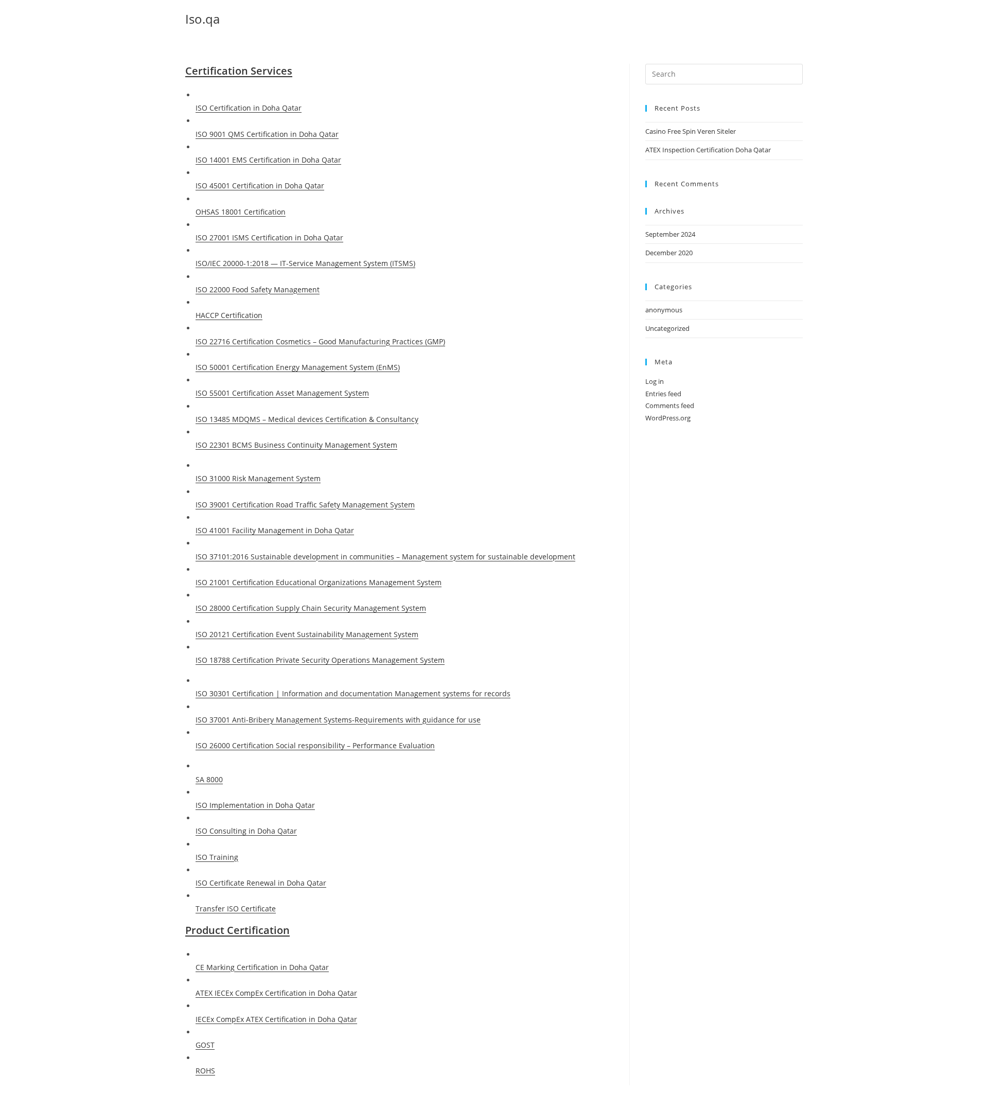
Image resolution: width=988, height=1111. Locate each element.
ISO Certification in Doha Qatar (249, 108)
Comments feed (669, 405)
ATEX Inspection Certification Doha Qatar (708, 149)
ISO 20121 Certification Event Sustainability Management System (307, 634)
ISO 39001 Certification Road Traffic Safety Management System (305, 504)
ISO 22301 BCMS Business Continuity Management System (296, 445)
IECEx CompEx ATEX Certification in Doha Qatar (276, 1019)
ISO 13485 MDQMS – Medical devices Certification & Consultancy (307, 419)
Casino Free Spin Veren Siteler (690, 131)
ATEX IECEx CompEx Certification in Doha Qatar (276, 993)
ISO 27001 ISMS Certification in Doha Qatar (269, 237)
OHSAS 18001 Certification (241, 212)
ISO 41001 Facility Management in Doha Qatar (275, 530)
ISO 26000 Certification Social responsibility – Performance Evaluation (315, 745)
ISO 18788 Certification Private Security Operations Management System (320, 660)
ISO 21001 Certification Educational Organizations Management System (319, 582)
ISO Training (217, 857)
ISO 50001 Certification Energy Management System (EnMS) (298, 367)
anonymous (663, 309)
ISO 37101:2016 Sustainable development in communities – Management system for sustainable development (385, 556)
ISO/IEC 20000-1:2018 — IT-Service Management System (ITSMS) (305, 263)
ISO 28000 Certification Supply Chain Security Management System (311, 608)
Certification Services (238, 71)
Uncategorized (667, 328)
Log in (654, 381)
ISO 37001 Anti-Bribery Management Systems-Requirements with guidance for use (338, 720)
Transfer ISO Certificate (236, 908)
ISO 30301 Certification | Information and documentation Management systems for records (353, 693)
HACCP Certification (229, 315)
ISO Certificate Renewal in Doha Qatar (261, 883)
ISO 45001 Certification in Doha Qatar (260, 185)
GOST (205, 1045)
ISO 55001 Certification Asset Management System (282, 393)
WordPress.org (668, 417)
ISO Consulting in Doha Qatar (246, 831)
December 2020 (669, 252)
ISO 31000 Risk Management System (258, 478)
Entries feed (663, 393)
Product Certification (237, 930)
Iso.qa (202, 18)
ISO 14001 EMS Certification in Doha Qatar (268, 160)
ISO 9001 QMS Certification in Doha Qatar (267, 134)
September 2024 (670, 234)
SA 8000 (209, 779)
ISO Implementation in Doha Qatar (255, 805)
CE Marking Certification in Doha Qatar (262, 967)
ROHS (205, 1070)
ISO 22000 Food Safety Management (258, 289)
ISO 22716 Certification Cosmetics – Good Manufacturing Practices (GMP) (320, 341)
